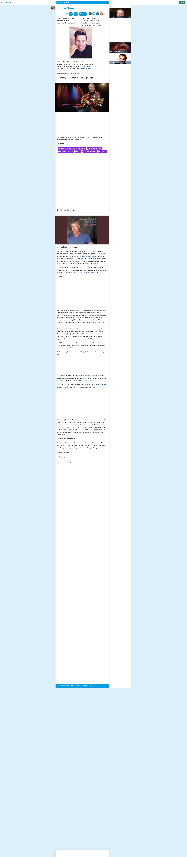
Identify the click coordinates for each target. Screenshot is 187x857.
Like (76, 14)
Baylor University (94, 21)
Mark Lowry (87, 68)
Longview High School (91, 235)
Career (78, 151)
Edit (71, 14)
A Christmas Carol (85, 356)
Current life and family (90, 151)
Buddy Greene (80, 68)
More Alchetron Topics (63, 425)
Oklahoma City (76, 416)
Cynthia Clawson (97, 25)
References (102, 151)
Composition (94, 252)
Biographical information (66, 151)
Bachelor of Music (70, 252)
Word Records (100, 288)
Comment (83, 14)
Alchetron (6, 2)
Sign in (182, 2)
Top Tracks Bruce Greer (95, 148)
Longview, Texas (66, 18)
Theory (84, 252)
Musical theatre (85, 66)
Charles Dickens (62, 356)
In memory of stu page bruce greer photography (72, 148)
